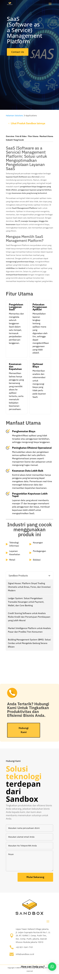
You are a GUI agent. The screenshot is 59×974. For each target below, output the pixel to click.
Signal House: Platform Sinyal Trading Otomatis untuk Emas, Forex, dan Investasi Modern (29, 587)
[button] (52, 966)
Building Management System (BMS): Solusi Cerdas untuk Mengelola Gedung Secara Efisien (29, 643)
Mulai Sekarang (35, 877)
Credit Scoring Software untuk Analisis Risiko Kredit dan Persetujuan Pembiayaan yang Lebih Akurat (29, 617)
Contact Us (17, 52)
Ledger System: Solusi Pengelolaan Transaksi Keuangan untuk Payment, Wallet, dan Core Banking (26, 602)
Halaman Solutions (14, 115)
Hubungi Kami (24, 730)
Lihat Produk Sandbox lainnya (28, 123)
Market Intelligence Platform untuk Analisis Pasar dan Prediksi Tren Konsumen (29, 630)
